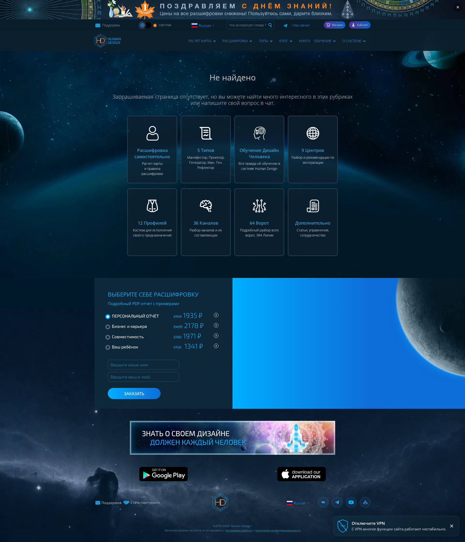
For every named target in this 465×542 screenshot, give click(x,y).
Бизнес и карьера (164, 326)
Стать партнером (145, 502)
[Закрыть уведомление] (451, 526)
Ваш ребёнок (164, 347)
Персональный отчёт (164, 316)
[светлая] (145, 25)
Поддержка (110, 25)
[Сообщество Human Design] (365, 502)
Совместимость (164, 336)
